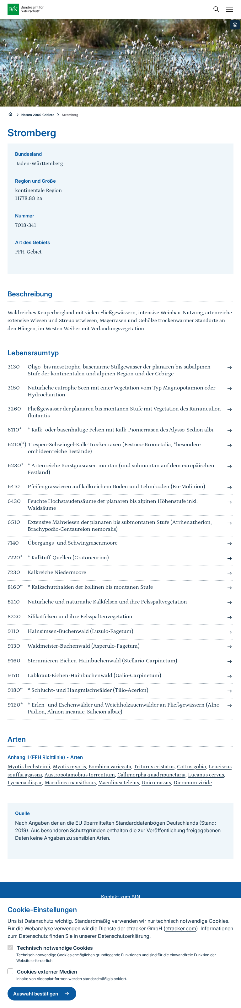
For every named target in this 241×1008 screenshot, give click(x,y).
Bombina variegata (109, 767)
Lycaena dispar (25, 783)
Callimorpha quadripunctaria (151, 775)
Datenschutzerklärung (123, 936)
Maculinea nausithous (70, 783)
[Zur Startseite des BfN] (109, 9)
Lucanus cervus (206, 775)
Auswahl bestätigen (35, 994)
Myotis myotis (69, 767)
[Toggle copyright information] (235, 25)
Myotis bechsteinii (29, 767)
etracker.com (180, 928)
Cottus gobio (191, 767)
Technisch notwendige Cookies (55, 948)
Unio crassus (156, 783)
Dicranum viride (193, 783)
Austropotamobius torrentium (80, 775)
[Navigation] (228, 9)
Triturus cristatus (154, 767)
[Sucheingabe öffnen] (215, 9)
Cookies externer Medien (47, 972)
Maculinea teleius (118, 783)
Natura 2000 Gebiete (37, 115)
